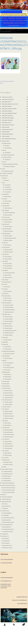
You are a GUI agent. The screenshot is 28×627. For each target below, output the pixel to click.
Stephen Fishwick (6, 388)
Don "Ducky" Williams (7, 219)
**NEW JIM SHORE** (6, 127)
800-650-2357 (4, 15)
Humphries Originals (9, 307)
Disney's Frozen (6, 217)
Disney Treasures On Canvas (21, 18)
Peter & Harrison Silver (9, 353)
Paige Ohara (5, 344)
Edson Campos (6, 224)
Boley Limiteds (8, 196)
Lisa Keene (5, 288)
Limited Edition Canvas (8, 531)
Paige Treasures (8, 349)
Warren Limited (8, 275)
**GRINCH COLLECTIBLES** (7, 97)
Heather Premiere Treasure (10, 238)
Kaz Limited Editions (9, 362)
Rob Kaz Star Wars (7, 520)
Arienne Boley (6, 194)
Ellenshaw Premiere (9, 231)
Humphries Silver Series (10, 309)
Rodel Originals (8, 376)
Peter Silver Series (8, 358)
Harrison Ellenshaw (7, 228)
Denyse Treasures (8, 215)
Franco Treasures (8, 258)
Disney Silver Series (4, 20)
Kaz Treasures (8, 369)
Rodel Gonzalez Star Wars (8, 522)
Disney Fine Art (4, 18)
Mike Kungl (5, 337)
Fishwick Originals (8, 392)
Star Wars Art (7, 159)
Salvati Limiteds (8, 263)
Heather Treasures (8, 240)
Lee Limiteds (7, 286)
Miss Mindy (5, 508)
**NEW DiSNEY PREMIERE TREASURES (9, 113)
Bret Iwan (5, 198)
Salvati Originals (8, 265)
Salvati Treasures (8, 268)
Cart (21, 623)
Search (14, 624)
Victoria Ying (5, 457)
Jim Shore (26, 20)
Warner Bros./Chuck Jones (20, 23)
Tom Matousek (6, 427)
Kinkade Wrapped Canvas (8, 529)
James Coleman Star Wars (8, 517)
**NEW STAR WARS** (6, 136)
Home (3, 29)
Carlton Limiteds (8, 441)
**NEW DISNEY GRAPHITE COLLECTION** (10, 104)
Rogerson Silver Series (9, 416)
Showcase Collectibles (6, 501)
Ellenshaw (4, 494)
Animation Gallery (11, 18)
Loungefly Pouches (7, 476)
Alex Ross (5, 178)
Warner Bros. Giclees (7, 545)
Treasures (7, 180)
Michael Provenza (6, 314)
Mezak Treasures (8, 455)
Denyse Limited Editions (10, 212)
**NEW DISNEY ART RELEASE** (8, 99)
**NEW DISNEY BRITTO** (7, 101)
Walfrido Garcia (6, 459)
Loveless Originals (8, 404)
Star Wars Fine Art (5, 510)
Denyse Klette (6, 210)
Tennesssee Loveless (7, 399)
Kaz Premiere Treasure (9, 367)
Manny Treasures (8, 300)
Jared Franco (6, 254)
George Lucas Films (7, 157)
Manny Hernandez (7, 295)
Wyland (4, 466)
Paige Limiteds (8, 346)
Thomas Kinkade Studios (7, 524)
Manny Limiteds (8, 298)
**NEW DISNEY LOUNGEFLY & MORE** (9, 108)
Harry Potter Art (6, 543)
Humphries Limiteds (9, 305)
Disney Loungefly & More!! (14, 25)
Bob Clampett (6, 538)
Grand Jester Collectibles (7, 496)
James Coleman (6, 247)
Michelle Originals (8, 328)
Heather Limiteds (8, 235)
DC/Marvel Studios (7, 143)
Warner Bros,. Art (5, 536)
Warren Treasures (8, 277)
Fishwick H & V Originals (10, 166)
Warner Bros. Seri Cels (7, 547)
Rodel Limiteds (8, 374)
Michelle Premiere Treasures (10, 330)
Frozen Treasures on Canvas (9, 490)
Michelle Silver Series (9, 332)
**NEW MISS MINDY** (6, 131)
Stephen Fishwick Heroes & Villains (10, 164)
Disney (4, 150)
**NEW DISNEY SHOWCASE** (7, 115)
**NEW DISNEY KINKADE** (7, 106)
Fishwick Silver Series (9, 395)
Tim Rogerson (6, 409)
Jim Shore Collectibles (6, 499)
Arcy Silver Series (8, 189)
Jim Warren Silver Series (10, 272)
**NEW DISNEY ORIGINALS (7, 111)
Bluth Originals (8, 425)
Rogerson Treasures (9, 418)
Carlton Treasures (8, 448)
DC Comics (5, 503)
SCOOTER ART (8, 152)
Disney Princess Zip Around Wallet (7, 82)
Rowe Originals (6, 383)
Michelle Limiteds (8, 325)
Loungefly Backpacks (7, 471)
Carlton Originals (8, 443)
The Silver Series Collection (9, 492)
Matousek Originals (9, 432)
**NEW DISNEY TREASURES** (7, 120)
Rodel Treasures (8, 379)
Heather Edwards (6, 233)
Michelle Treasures (9, 335)
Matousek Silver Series (9, 434)
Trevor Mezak (6, 450)
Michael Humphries (7, 302)
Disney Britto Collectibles (7, 173)
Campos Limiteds (8, 226)
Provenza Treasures (9, 321)
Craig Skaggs (6, 515)
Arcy (4, 182)
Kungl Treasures (8, 339)
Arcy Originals (8, 187)
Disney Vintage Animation (8, 154)
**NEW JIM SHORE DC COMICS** (8, 124)
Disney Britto (12, 20)
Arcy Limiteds (7, 184)
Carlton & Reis (6, 203)
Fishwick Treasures (9, 397)
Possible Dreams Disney (8, 171)
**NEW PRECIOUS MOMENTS (8, 23)
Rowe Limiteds (6, 381)
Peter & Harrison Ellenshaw (9, 351)
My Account (4, 624)
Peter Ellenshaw (6, 355)
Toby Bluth (5, 420)
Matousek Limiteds (9, 429)
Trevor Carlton (6, 439)
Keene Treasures (8, 291)
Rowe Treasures (6, 386)
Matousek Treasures (9, 436)
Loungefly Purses (6, 478)
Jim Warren (5, 270)
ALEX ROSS (7, 145)
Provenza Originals (9, 319)
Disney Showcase (19, 20)
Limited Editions (8, 148)
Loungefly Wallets (20, 29)
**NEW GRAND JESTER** (6, 122)
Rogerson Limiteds (9, 411)
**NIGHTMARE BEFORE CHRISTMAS (9, 138)
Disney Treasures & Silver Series (8, 485)
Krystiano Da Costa (7, 282)
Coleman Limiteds (8, 249)
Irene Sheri (5, 242)
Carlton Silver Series (9, 446)
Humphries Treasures (9, 312)
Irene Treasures (8, 245)
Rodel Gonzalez (6, 372)
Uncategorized (5, 533)
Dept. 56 (3, 168)
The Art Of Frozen (7, 406)
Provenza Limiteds (9, 316)
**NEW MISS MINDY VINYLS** (7, 129)
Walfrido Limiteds (8, 462)
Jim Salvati (5, 261)
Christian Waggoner (7, 513)
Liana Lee (5, 284)
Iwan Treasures (8, 201)
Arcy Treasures (8, 191)
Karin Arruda (5, 279)
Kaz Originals (7, 365)
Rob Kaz (4, 360)
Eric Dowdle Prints (7, 526)
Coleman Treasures (9, 251)
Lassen (4, 161)
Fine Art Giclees (6, 540)
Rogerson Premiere (9, 413)
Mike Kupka (5, 342)
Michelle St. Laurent (7, 323)
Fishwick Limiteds (8, 390)
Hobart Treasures (8, 208)
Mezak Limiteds (8, 453)
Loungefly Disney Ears (7, 473)
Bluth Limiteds (8, 423)
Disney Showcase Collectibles (8, 483)
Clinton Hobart (6, 205)
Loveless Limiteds (8, 402)
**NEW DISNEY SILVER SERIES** (8, 117)
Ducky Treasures (8, 221)
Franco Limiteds (8, 256)
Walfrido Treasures (9, 464)
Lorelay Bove (5, 293)
